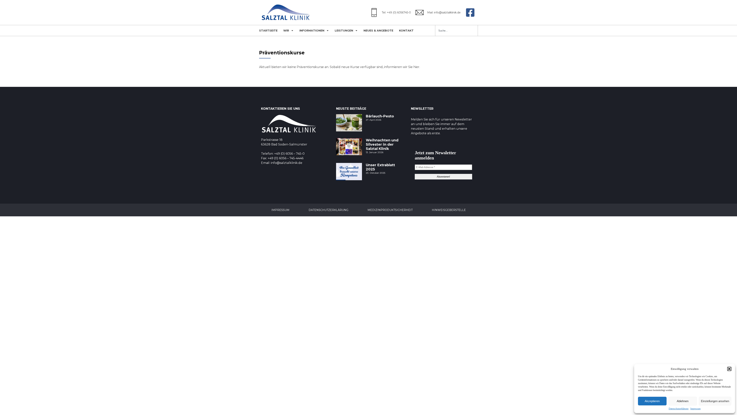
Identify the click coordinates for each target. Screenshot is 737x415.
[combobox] (456, 30)
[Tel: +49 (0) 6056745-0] (374, 12)
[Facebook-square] (470, 12)
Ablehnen (682, 401)
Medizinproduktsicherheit (390, 210)
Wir (286, 30)
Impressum (695, 408)
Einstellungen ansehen (715, 401)
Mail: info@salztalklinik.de (444, 12)
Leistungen (344, 30)
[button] (729, 369)
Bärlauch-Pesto (380, 116)
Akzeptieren (652, 401)
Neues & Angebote (378, 30)
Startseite (268, 30)
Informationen (311, 30)
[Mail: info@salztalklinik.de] (419, 12)
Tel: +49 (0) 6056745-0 (396, 12)
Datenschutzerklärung (678, 408)
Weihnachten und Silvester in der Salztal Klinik (382, 144)
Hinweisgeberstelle (449, 210)
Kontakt (406, 30)
